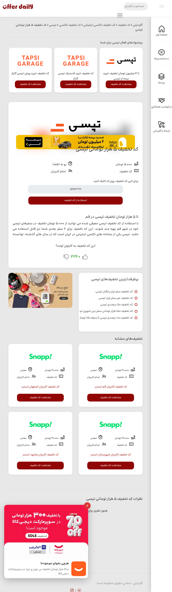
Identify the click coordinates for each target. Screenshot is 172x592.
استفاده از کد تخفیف (75, 200)
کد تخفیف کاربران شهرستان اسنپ (110, 454)
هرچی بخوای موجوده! (54, 563)
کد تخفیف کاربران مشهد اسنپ (40, 454)
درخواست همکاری (161, 107)
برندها (161, 83)
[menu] (120, 16)
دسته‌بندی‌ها (161, 59)
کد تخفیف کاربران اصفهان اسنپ (40, 387)
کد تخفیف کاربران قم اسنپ (111, 387)
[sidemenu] (161, 6)
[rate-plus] (85, 258)
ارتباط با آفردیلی (161, 131)
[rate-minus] (66, 258)
